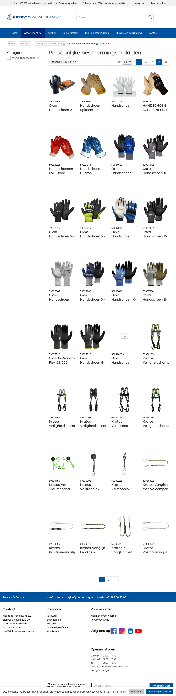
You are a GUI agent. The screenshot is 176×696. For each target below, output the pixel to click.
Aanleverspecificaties (58, 627)
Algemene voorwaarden (104, 615)
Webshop (25, 43)
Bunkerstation (70, 33)
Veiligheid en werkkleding (50, 43)
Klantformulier (158, 3)
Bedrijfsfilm (53, 623)
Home (14, 33)
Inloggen (140, 3)
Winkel (52, 33)
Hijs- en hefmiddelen (97, 33)
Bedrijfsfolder (54, 619)
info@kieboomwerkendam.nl (18, 631)
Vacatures (52, 615)
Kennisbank (53, 631)
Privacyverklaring (100, 619)
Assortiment (31, 33)
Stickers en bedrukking (129, 33)
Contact (153, 33)
